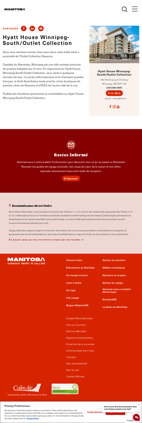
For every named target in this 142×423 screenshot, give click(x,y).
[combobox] (132, 420)
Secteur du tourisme (113, 260)
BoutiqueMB (109, 299)
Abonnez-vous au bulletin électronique (116, 290)
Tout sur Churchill (76, 325)
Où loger (71, 290)
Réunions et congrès (114, 275)
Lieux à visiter (74, 282)
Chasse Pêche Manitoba (79, 318)
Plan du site (72, 370)
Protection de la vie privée (80, 344)
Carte (108, 99)
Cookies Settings (94, 412)
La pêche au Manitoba (114, 306)
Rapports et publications (79, 337)
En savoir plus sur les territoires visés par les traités (44, 239)
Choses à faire (74, 260)
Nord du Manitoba (76, 331)
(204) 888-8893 (114, 87)
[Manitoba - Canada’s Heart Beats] (14, 9)
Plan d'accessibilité (76, 363)
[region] (71, 412)
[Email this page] (41, 28)
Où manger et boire (77, 275)
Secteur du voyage (112, 282)
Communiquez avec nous (80, 350)
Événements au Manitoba (80, 267)
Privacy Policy (33, 418)
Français (71, 357)
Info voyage (72, 297)
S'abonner (71, 178)
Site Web (114, 93)
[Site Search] (125, 9)
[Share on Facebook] (23, 28)
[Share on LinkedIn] (32, 28)
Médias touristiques (113, 267)
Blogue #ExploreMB (77, 305)
